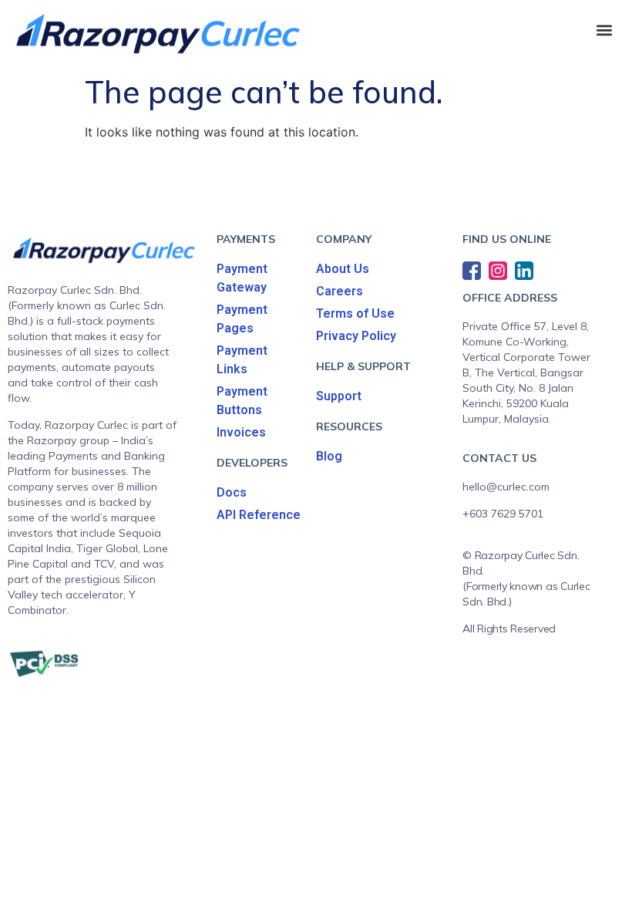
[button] (604, 29)
